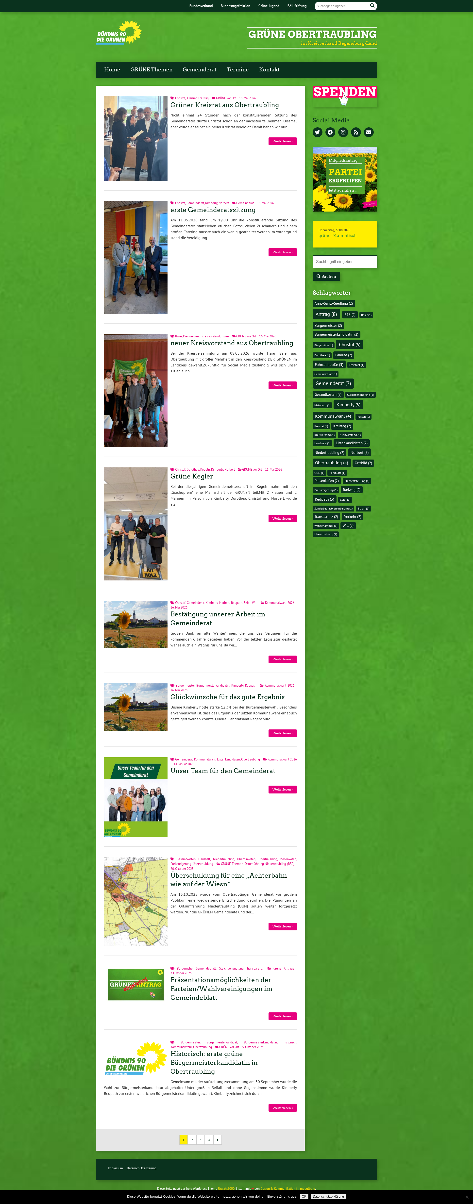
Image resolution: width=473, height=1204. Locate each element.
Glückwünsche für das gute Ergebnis (227, 697)
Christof (180, 98)
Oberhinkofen (246, 859)
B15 (349, 315)
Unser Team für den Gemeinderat (222, 771)
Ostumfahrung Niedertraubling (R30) (269, 864)
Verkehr (352, 516)
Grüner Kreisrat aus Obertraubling (224, 105)
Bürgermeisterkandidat (221, 1042)
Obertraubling (250, 759)
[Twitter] (317, 132)
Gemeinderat (200, 69)
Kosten (363, 416)
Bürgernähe (185, 968)
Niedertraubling (223, 859)
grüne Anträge (283, 968)
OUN (319, 473)
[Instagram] (343, 132)
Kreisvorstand (211, 336)
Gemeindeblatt (206, 968)
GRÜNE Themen (152, 69)
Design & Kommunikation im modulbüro (287, 1188)
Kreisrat (191, 98)
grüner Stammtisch (338, 235)
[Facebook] (330, 132)
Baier (178, 336)
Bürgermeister (185, 685)
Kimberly (211, 203)
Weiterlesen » (282, 141)
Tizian (225, 336)
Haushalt (204, 859)
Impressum (115, 1168)
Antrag (326, 314)
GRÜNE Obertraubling (312, 34)
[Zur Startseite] (119, 43)
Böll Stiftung (297, 5)
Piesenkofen (288, 859)
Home (112, 69)
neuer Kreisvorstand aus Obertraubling (231, 343)
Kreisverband (192, 336)
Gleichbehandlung (231, 968)
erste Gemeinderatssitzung (212, 210)
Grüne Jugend (268, 5)
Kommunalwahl (205, 759)
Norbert (224, 203)
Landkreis (322, 443)
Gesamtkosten (186, 859)
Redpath (236, 603)
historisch (290, 1042)
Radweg (351, 490)
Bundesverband (201, 5)
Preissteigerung (180, 864)
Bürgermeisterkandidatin (212, 685)
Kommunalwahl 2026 (279, 603)
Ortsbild (363, 463)
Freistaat (356, 365)
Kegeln (205, 469)
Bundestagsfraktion (235, 5)
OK (304, 1196)
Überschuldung (203, 864)
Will (254, 603)
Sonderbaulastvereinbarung (333, 508)
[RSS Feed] (356, 132)
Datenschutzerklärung (141, 1168)
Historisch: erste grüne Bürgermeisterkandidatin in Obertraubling (214, 1062)
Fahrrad (343, 355)
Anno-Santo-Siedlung (334, 303)
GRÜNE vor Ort (226, 98)
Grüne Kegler (191, 476)
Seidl (247, 603)
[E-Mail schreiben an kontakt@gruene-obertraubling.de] (369, 132)
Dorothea (192, 469)
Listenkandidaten (228, 759)
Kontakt (269, 69)
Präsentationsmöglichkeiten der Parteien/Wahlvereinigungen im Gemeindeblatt (221, 989)
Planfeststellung (356, 481)
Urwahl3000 (226, 1188)
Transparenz (255, 968)
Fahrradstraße (329, 364)
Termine (238, 69)
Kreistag (203, 98)
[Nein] (466, 1197)
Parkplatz (337, 473)
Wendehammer (325, 526)
